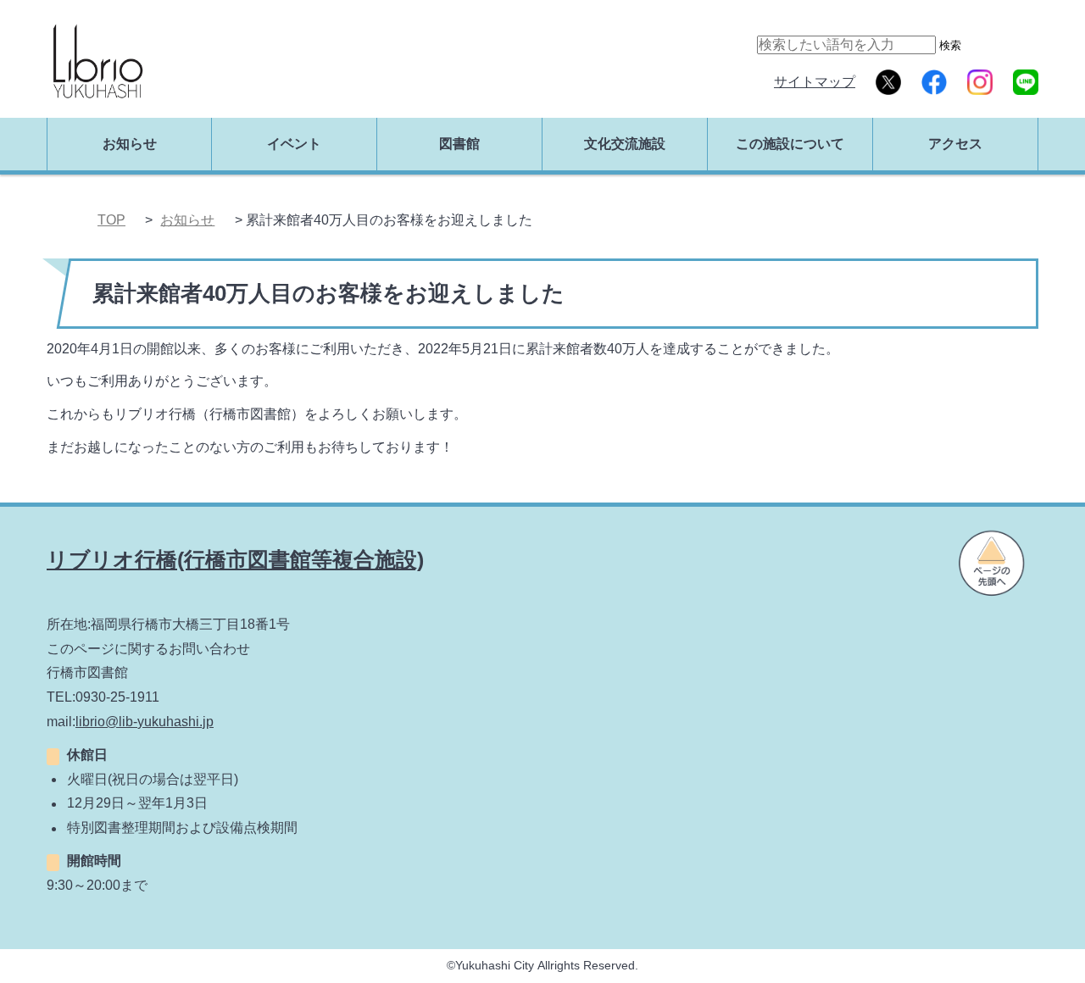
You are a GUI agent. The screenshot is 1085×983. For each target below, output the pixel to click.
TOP (111, 220)
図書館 (459, 143)
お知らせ (130, 143)
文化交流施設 (624, 143)
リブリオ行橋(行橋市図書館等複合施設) (235, 559)
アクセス (955, 143)
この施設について (790, 143)
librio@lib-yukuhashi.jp (144, 721)
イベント (294, 143)
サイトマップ (814, 82)
